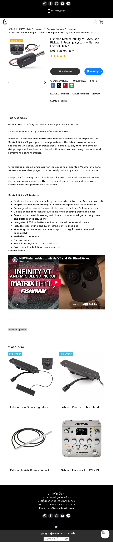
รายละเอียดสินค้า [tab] (18, 118)
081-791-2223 (67, 504)
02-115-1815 (50, 504)
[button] (105, 534)
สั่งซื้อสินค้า (66, 71)
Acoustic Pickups (81, 93)
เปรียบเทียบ (80, 81)
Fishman (96, 93)
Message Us (96, 71)
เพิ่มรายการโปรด (60, 81)
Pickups (65, 93)
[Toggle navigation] (109, 22)
